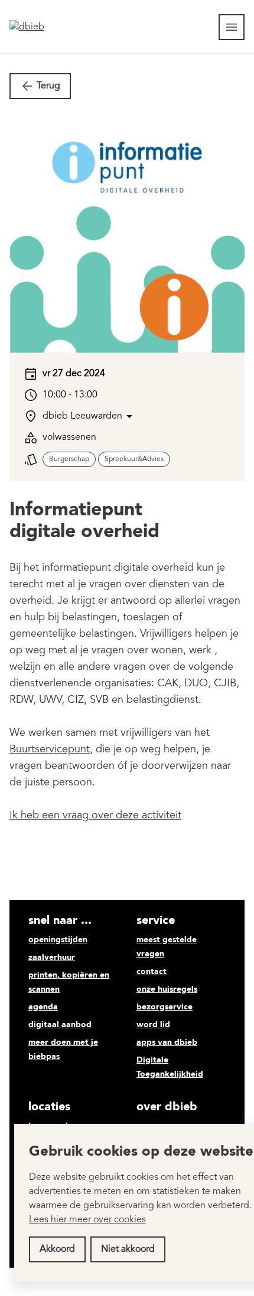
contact (151, 972)
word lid (153, 1025)
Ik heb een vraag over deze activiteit (95, 816)
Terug (48, 86)
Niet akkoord (128, 1249)
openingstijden (57, 940)
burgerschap (69, 459)
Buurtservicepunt (49, 750)
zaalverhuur (51, 957)
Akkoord (57, 1249)
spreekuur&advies (134, 459)
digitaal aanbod (60, 1025)
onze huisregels (166, 989)
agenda (43, 1007)
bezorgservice (164, 1007)
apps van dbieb (166, 1042)
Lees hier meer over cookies (87, 1220)
